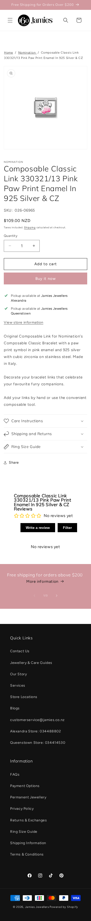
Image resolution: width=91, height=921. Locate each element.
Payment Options (25, 786)
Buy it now (45, 278)
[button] (10, 20)
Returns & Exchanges (28, 820)
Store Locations (23, 697)
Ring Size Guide (23, 831)
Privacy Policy (22, 808)
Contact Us (20, 651)
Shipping (30, 227)
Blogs (15, 708)
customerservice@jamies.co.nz (37, 720)
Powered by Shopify (64, 907)
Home (8, 52)
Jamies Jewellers (37, 907)
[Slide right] (56, 595)
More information (42, 581)
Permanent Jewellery (28, 797)
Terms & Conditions (27, 854)
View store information (23, 322)
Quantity (10, 236)
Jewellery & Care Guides (31, 663)
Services (17, 685)
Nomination (27, 52)
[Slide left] (34, 595)
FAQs (14, 774)
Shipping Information (28, 843)
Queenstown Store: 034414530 (37, 742)
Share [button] (14, 462)
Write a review (38, 528)
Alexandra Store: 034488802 (35, 731)
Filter (67, 528)
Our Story (18, 674)
